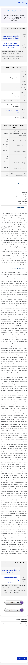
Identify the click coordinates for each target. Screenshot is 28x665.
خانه (22, 10)
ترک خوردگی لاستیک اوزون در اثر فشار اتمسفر (11, 571)
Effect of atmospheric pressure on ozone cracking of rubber (10, 45)
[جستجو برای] (26, 3)
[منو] (2, 3)
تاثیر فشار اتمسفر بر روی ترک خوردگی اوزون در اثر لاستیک (11, 37)
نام (26, 645)
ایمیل (26, 651)
